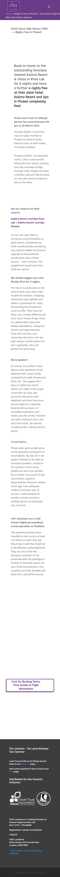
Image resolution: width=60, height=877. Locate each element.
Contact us (30, 706)
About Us (25, 764)
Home (8, 13)
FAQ (11, 771)
